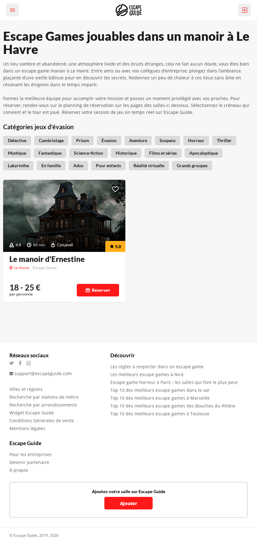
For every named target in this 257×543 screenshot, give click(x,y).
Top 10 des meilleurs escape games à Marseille (160, 398)
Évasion (109, 140)
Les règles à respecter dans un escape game (157, 367)
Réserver (101, 290)
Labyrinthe (18, 165)
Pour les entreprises (30, 454)
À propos (18, 470)
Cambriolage (51, 140)
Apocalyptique (203, 153)
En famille (51, 165)
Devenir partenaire (29, 462)
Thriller (224, 140)
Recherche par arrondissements (43, 405)
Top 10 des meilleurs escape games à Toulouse (159, 414)
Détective (17, 140)
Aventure (138, 140)
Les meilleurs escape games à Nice (147, 374)
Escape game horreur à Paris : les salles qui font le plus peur (174, 382)
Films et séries (163, 153)
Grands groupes (192, 165)
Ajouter (128, 503)
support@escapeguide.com (43, 373)
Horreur (196, 140)
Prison (82, 140)
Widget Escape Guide (31, 413)
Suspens (168, 140)
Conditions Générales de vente (41, 420)
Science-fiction (88, 153)
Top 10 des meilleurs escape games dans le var (160, 390)
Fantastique (50, 153)
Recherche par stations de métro (43, 397)
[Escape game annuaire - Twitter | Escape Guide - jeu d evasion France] (13, 363)
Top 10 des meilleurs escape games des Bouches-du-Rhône (172, 406)
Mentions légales (27, 428)
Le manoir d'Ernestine (47, 259)
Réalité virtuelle (149, 165)
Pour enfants (108, 165)
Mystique (17, 153)
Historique (126, 153)
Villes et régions (26, 389)
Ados (78, 165)
